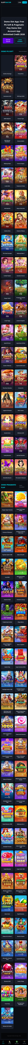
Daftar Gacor (8, 40)
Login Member (19, 40)
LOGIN (19, 2)
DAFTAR (24, 2)
